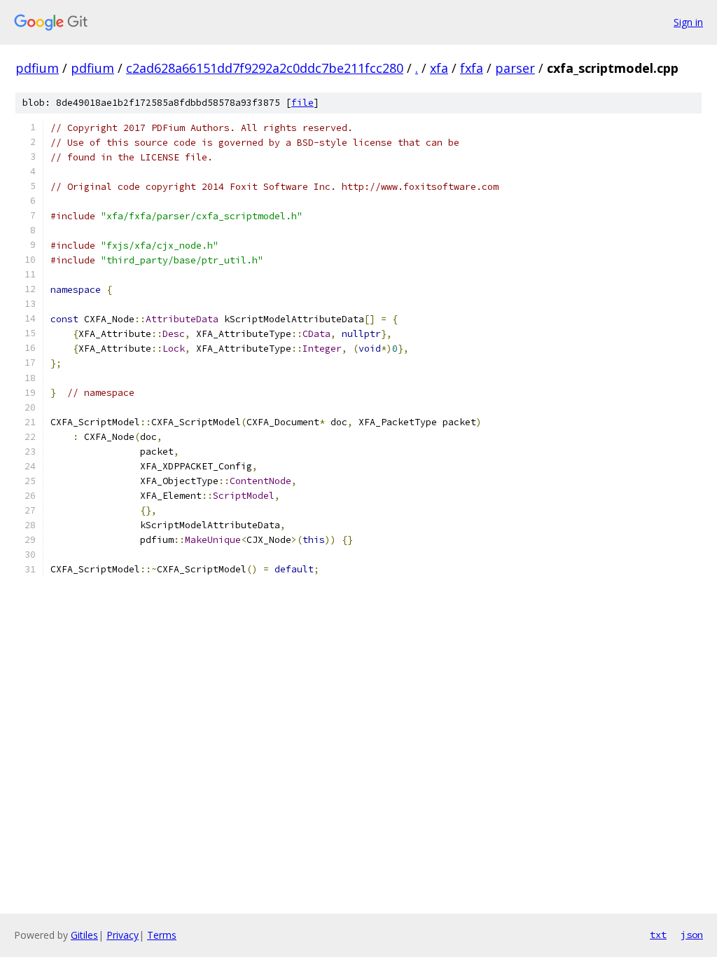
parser (515, 68)
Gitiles (84, 935)
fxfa (471, 68)
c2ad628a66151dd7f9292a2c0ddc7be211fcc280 (264, 68)
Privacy (122, 935)
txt (658, 934)
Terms (161, 935)
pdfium (37, 68)
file (302, 103)
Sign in (688, 22)
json (692, 934)
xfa (439, 68)
